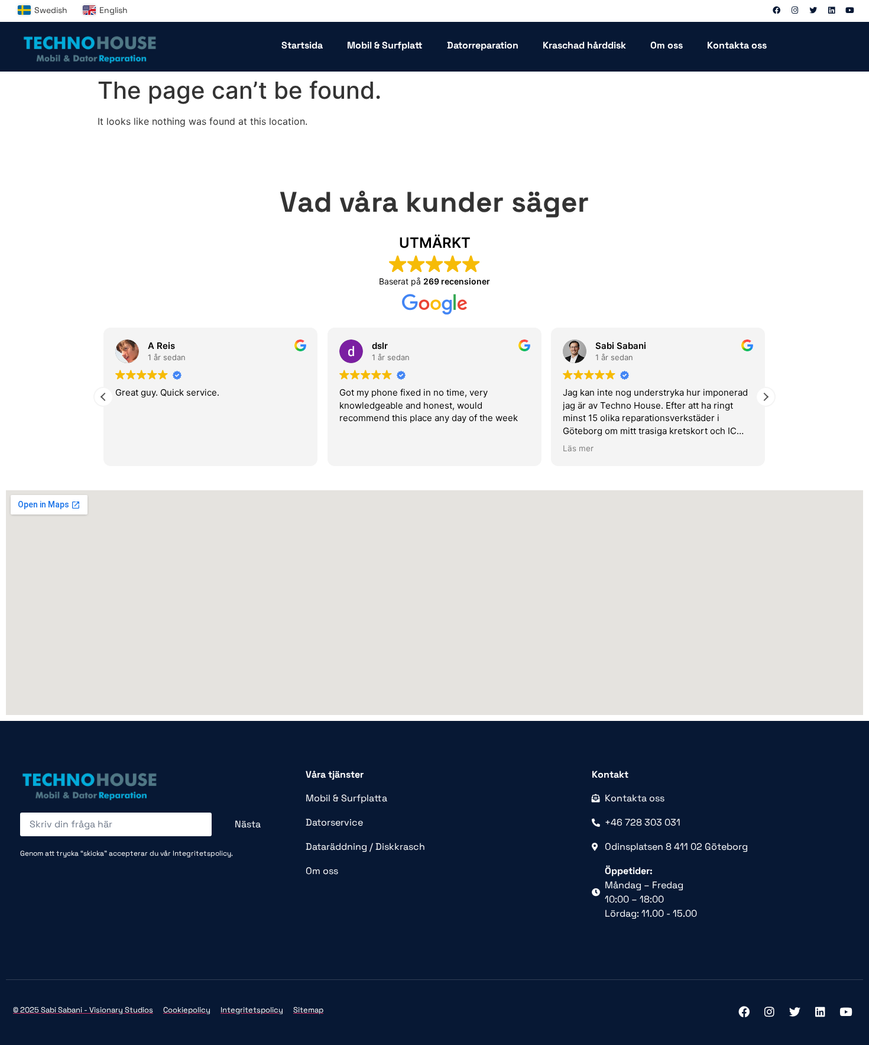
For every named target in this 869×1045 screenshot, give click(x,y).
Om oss (666, 45)
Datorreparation (482, 45)
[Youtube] (849, 10)
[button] (765, 397)
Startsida (302, 45)
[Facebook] (776, 10)
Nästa (248, 824)
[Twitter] (813, 10)
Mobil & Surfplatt (385, 45)
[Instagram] (794, 10)
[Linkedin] (831, 10)
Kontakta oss (737, 45)
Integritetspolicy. (203, 853)
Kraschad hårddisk (584, 45)
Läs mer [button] (578, 448)
